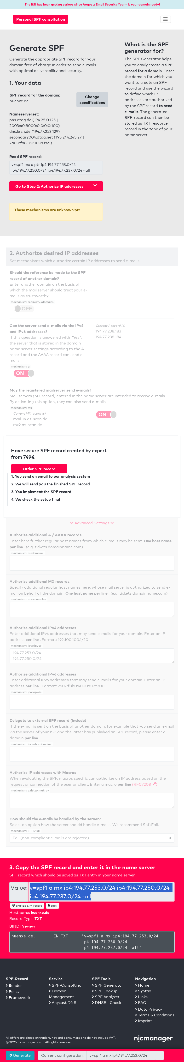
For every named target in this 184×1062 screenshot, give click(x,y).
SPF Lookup (105, 991)
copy (53, 905)
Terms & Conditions (155, 1015)
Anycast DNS (63, 1002)
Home (143, 985)
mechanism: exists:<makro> (30, 790)
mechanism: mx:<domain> (28, 599)
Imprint (144, 1021)
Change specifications (92, 99)
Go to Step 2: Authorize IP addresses (49, 186)
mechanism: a (20, 366)
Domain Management (61, 994)
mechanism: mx (21, 408)
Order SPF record (39, 468)
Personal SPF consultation (40, 19)
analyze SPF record (28, 905)
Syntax (144, 991)
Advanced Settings (92, 523)
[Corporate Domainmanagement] (153, 1038)
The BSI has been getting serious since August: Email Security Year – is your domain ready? (92, 4)
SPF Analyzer (107, 997)
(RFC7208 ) (144, 784)
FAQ (141, 1002)
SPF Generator (108, 985)
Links (142, 997)
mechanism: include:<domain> (31, 744)
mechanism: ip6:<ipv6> (26, 692)
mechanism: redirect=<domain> (32, 302)
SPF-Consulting (66, 985)
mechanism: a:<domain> (27, 553)
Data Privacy (149, 1009)
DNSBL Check (107, 1002)
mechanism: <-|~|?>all (25, 831)
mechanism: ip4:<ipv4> (26, 645)
